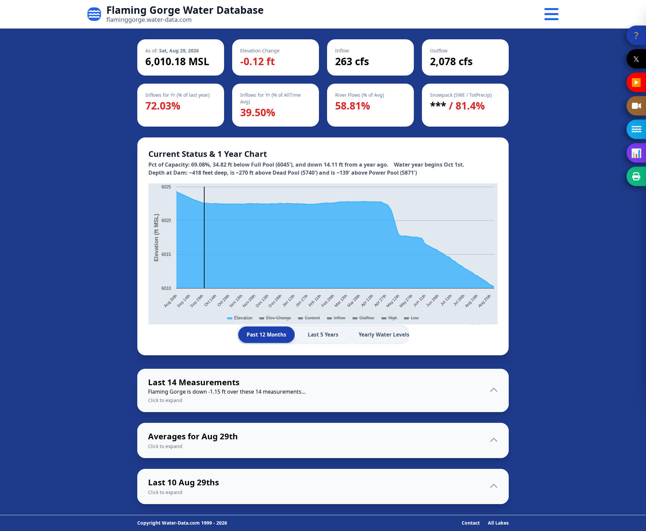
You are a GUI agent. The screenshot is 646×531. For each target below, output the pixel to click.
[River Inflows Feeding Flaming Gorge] (636, 129)
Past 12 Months (266, 334)
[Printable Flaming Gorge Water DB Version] (636, 176)
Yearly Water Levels (383, 334)
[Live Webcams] (636, 106)
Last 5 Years (323, 334)
